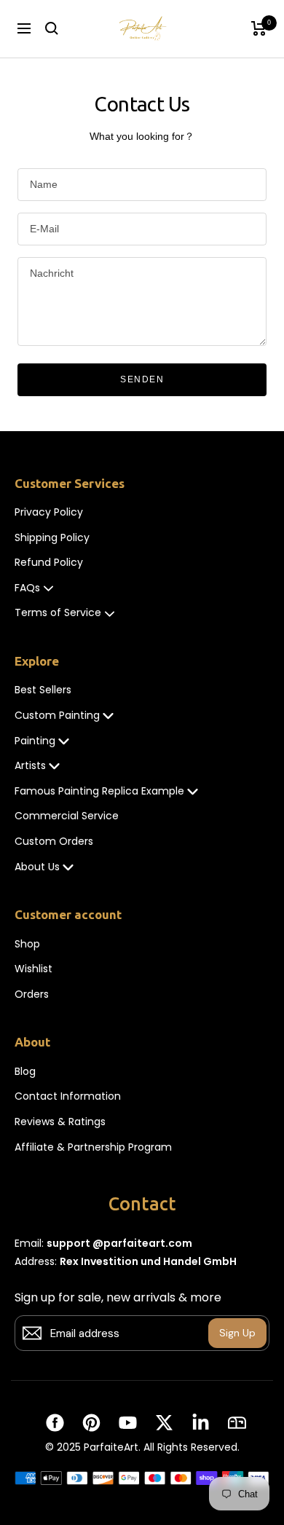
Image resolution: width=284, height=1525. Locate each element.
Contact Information (68, 1096)
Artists (30, 766)
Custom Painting (57, 715)
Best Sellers (43, 690)
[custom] (55, 1422)
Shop (27, 944)
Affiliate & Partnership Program (93, 1147)
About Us (37, 867)
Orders (32, 994)
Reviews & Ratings (60, 1122)
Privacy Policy (49, 512)
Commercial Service (67, 816)
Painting (35, 741)
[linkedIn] (200, 1422)
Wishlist (33, 969)
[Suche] (51, 28)
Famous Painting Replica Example (99, 791)
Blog (25, 1072)
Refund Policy (49, 563)
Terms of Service (58, 613)
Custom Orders (54, 841)
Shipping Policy (52, 538)
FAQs (27, 588)
